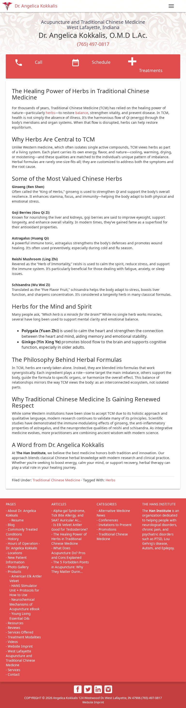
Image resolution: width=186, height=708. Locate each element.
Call (38, 62)
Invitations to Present (115, 525)
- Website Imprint (19, 646)
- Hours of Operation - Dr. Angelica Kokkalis (23, 545)
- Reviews (13, 628)
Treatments (151, 70)
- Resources (14, 623)
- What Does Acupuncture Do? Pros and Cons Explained (68, 553)
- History (12, 539)
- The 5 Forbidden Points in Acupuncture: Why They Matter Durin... (70, 567)
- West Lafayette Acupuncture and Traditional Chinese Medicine (20, 658)
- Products (13, 571)
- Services (13, 670)
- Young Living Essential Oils (20, 615)
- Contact (13, 674)
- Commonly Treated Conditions (22, 531)
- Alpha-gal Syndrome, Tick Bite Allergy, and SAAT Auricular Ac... (68, 515)
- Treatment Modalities (23, 637)
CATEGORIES (106, 504)
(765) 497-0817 (93, 44)
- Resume (16, 520)
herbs (50, 112)
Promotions (107, 529)
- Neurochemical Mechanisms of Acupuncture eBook (24, 604)
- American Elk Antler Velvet (25, 578)
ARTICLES (58, 504)
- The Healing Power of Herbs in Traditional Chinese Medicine (69, 539)
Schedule (101, 62)
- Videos (12, 642)
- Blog (10, 525)
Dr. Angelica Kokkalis (36, 6)
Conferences (108, 520)
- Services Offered (19, 632)
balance (81, 112)
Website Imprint (93, 702)
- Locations (14, 553)
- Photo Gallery (17, 567)
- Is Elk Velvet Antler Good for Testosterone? (69, 527)
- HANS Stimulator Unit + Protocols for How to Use (24, 590)
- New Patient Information (16, 559)
